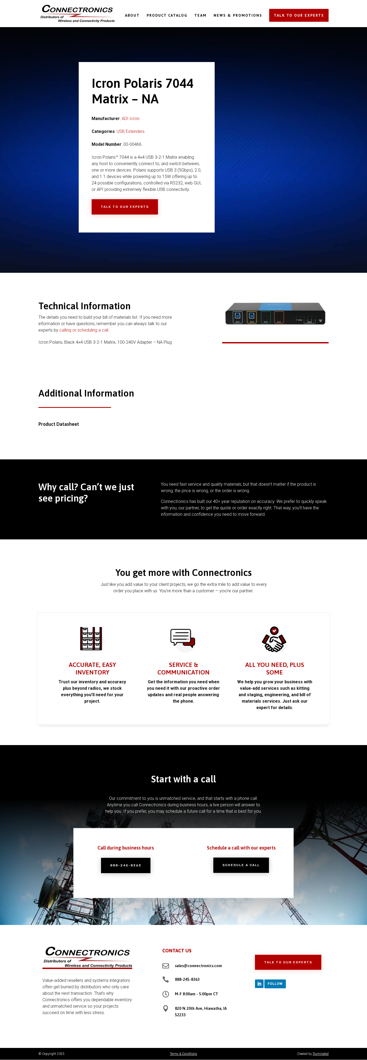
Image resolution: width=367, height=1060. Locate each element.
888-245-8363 (125, 865)
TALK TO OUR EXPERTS (299, 15)
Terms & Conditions (183, 1054)
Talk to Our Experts (125, 207)
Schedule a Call (241, 865)
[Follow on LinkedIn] (259, 983)
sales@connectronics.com (198, 965)
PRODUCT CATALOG (167, 15)
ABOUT (132, 15)
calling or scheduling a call (83, 330)
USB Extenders (131, 131)
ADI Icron (130, 118)
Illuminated (321, 1054)
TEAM (200, 15)
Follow (275, 984)
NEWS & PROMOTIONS (238, 15)
